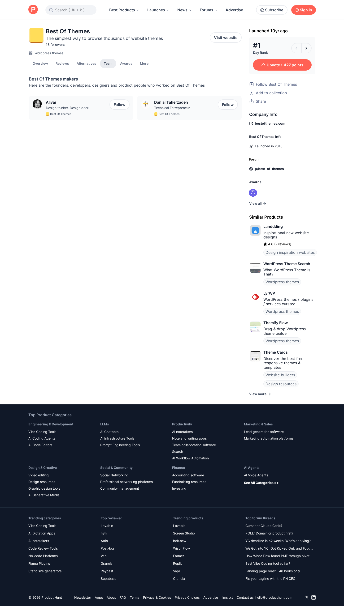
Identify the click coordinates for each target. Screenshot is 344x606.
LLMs (104, 424)
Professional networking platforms (126, 482)
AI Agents (252, 468)
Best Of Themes (60, 114)
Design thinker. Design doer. (67, 108)
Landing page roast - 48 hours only (272, 571)
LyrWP (269, 293)
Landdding (273, 226)
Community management (119, 488)
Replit (177, 563)
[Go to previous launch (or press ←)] (296, 48)
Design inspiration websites (290, 252)
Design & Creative (42, 468)
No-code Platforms (43, 556)
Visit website (225, 37)
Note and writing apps (189, 438)
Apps (99, 597)
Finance (178, 468)
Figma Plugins (39, 563)
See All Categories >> (261, 483)
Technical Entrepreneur (172, 108)
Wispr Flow (181, 548)
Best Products (122, 10)
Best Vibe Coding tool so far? (267, 563)
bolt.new (179, 541)
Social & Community (116, 468)
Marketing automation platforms (268, 438)
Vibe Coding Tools (42, 432)
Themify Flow (275, 322)
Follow (119, 104)
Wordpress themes (49, 53)
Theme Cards (275, 352)
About (111, 597)
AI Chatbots (109, 432)
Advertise (234, 10)
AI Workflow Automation (190, 458)
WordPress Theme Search (286, 263)
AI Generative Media (44, 495)
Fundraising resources (189, 482)
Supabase (108, 578)
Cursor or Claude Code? (263, 526)
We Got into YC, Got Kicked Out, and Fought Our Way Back (279, 548)
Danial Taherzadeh (171, 102)
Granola (107, 563)
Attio (104, 541)
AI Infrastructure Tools (117, 438)
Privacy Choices (187, 597)
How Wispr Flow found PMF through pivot (277, 556)
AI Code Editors (40, 445)
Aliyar (51, 102)
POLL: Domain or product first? (269, 533)
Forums (206, 10)
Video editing (38, 475)
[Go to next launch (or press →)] (306, 48)
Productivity (182, 424)
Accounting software (188, 475)
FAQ (123, 597)
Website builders (280, 375)
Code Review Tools (43, 548)
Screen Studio (184, 533)
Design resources (281, 383)
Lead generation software (264, 432)
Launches (156, 10)
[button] (144, 63)
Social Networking (114, 475)
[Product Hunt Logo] (33, 10)
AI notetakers (182, 432)
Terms (134, 597)
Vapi (104, 556)
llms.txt (227, 597)
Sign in (306, 10)
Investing (179, 488)
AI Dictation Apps (41, 533)
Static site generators (44, 571)
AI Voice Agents (256, 475)
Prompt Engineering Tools (120, 445)
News (182, 10)
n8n (104, 533)
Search (177, 451)
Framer (178, 556)
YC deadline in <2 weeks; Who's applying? (278, 541)
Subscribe (274, 10)
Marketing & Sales (258, 424)
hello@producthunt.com (273, 597)
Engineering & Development (50, 424)
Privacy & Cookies (157, 597)
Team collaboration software (194, 445)
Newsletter (82, 597)
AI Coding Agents (41, 438)
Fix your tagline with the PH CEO (270, 578)
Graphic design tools (44, 488)
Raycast (107, 571)
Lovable (107, 526)
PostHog (107, 548)
